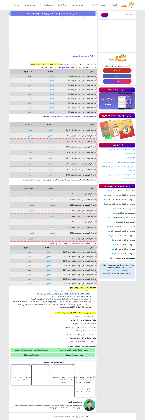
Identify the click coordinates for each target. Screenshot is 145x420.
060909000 (123, 270)
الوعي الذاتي (131, 158)
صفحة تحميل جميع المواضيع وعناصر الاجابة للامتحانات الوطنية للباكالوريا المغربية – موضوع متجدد (54, 304)
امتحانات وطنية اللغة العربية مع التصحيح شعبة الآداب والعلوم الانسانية (64, 294)
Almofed (64, 416)
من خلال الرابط (112, 270)
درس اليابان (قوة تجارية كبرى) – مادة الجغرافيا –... (21, 378)
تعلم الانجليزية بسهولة (74, 355)
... (11, 407)
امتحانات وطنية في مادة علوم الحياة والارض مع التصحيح (70, 291)
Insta (117, 81)
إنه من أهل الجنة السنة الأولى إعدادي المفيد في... (117, 162)
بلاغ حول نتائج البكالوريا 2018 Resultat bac (75, 307)
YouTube (117, 70)
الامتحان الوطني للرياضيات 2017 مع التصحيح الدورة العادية (69, 296)
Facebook (117, 76)
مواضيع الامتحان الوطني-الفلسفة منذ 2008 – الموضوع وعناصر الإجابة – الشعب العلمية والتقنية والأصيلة (52, 302)
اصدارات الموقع (30, 5)
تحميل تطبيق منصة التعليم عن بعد (74, 350)
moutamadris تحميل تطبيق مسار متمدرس (31, 350)
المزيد (17, 5)
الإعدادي (103, 5)
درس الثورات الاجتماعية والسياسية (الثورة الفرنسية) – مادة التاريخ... (82, 390)
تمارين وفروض (77, 5)
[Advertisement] (117, 36)
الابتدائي (114, 5)
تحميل (51, 76)
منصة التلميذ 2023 (31, 355)
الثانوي (92, 5)
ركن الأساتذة (62, 5)
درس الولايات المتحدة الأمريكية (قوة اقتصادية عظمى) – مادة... (63, 379)
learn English (48, 5)
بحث (104, 15)
